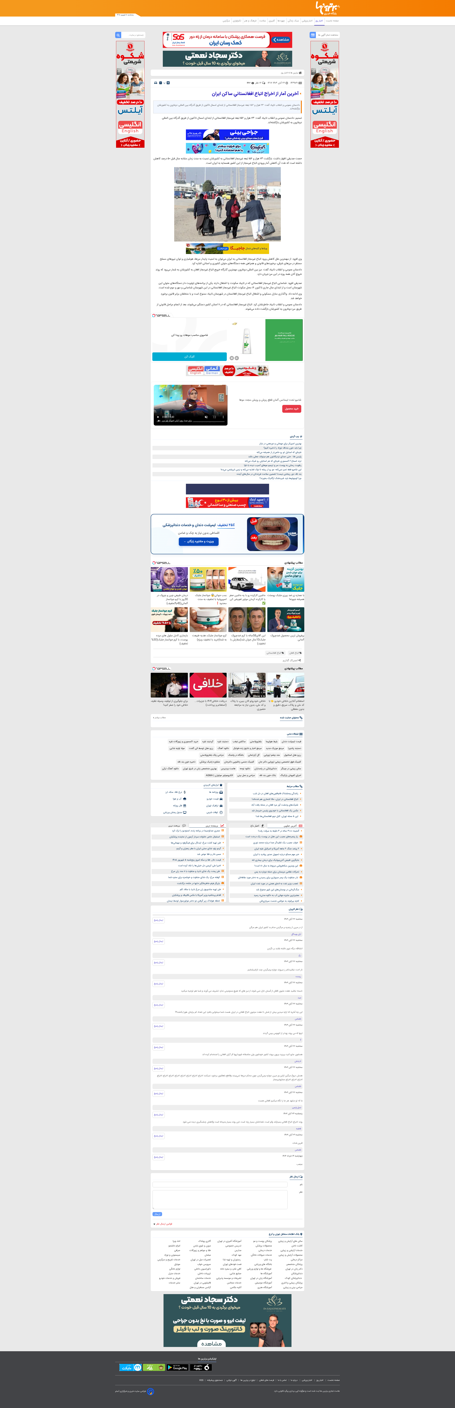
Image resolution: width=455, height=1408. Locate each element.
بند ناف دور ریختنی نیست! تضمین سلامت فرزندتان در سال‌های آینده (269, 474)
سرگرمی (227, 21)
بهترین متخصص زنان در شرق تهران (200, 769)
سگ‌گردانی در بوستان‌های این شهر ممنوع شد (277, 890)
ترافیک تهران (212, 806)
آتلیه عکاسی (235, 1287)
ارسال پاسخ (158, 920)
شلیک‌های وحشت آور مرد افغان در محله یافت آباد (274, 805)
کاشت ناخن (297, 1246)
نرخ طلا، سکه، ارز (173, 792)
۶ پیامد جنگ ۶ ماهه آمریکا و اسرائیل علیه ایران (276, 849)
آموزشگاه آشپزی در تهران (229, 1241)
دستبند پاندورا (294, 748)
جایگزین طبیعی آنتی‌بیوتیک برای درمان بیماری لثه (275, 860)
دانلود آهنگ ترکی (170, 769)
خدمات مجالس (234, 1283)
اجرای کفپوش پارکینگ (290, 775)
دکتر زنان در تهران (294, 1269)
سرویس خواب (204, 1264)
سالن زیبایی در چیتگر (291, 769)
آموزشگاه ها (266, 1274)
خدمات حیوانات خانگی (261, 1255)
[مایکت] (130, 1368)
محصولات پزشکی (264, 1246)
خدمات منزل (174, 1274)
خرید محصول (291, 409)
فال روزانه (177, 806)
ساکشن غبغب (239, 742)
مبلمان (208, 1255)
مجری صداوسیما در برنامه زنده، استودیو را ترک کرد (196, 831)
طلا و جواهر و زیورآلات (200, 1250)
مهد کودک (236, 1255)
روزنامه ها (213, 792)
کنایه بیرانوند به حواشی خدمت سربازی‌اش (279, 901)
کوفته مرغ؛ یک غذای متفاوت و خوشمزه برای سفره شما (194, 877)
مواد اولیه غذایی (177, 748)
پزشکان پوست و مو (262, 1241)
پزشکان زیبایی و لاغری (292, 1283)
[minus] (160, 82)
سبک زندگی (293, 21)
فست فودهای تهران (232, 1264)
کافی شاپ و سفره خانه (230, 1269)
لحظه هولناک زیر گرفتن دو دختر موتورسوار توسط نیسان (193, 901)
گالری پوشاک (204, 1241)
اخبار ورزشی (307, 21)
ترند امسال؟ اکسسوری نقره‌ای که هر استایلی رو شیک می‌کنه (273, 461)
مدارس (238, 1250)
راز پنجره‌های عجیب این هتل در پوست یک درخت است (271, 836)
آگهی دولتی (231, 1380)
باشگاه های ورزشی (263, 1264)
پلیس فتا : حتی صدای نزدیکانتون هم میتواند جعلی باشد (274, 456)
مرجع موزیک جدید (275, 748)
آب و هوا (177, 799)
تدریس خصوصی (233, 1246)
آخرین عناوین (290, 825)
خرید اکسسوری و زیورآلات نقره (183, 742)
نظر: (301, 1192)
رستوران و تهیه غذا (232, 1260)
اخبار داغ (255, 825)
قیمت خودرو (212, 799)
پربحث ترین (174, 825)
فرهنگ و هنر (250, 21)
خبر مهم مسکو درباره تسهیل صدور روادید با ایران (276, 854)
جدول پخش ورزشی (172, 812)
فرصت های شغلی (266, 1380)
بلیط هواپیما (271, 742)
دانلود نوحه (245, 769)
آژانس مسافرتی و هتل (200, 1287)
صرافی (177, 1250)
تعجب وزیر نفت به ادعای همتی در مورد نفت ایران (274, 883)
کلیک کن (189, 356)
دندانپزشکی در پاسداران (265, 769)
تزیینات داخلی (204, 1274)
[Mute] (237, 358)
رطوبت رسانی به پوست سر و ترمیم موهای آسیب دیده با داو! (272, 465)
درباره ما (294, 1380)
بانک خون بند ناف (267, 775)
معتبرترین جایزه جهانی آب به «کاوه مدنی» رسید (276, 895)
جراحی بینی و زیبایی (293, 1287)
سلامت (262, 21)
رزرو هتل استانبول (292, 755)
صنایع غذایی (235, 1274)
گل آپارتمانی (253, 755)
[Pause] (232, 358)
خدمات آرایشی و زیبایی (291, 1250)
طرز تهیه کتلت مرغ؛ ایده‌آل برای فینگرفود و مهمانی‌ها (196, 843)
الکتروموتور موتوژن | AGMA (219, 775)
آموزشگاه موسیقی (263, 1283)
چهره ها (281, 21)
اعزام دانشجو (174, 1246)
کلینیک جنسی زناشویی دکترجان (239, 762)
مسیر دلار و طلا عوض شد (209, 854)
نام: (301, 1185)
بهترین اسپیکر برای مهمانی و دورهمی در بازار (280, 443)
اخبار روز (319, 21)
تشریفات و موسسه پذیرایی (228, 1278)
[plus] (168, 83)
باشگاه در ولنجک (236, 755)
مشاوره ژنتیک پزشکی (210, 762)
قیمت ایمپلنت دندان (291, 742)
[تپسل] (154, 315)
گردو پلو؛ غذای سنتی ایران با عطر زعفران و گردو (198, 849)
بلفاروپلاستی (256, 742)
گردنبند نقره (207, 742)
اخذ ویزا (176, 1241)
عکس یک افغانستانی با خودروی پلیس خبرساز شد (275, 810)
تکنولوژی (237, 21)
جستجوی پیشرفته (215, 1380)
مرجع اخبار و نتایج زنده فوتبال (247, 748)
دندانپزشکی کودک (294, 1278)
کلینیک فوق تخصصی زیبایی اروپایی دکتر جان (279, 762)
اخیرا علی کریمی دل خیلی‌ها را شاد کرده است (199, 866)
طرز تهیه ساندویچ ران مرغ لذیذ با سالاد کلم (200, 890)
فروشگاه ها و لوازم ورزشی (259, 1269)
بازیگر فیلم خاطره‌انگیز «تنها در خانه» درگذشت (198, 883)
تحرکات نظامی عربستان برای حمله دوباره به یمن (276, 872)
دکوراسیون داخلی (202, 1269)
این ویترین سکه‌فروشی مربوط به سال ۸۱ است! (276, 866)
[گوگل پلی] (177, 1368)
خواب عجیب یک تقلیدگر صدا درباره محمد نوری (275, 843)
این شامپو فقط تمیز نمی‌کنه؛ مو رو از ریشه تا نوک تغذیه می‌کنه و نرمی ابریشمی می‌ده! (261, 469)
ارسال (157, 1214)
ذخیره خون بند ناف (186, 762)
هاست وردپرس (228, 769)
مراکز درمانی (297, 1260)
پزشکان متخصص (294, 1264)
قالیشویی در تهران (202, 1283)
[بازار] (154, 1368)
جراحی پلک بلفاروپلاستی (212, 755)
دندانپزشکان (297, 1274)
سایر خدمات (174, 1283)
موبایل (177, 1264)
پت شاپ (268, 1260)
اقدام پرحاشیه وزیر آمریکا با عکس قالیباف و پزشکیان (196, 895)
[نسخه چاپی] (155, 82)
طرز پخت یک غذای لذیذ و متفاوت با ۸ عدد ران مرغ (195, 871)
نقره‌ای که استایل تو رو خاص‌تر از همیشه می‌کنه (279, 452)
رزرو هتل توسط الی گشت (201, 748)
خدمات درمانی (265, 1250)
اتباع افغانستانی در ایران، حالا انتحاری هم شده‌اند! (275, 799)
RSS (201, 1380)
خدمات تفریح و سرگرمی (168, 1260)
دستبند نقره (223, 742)
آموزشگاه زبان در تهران (261, 1278)
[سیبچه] (201, 1368)
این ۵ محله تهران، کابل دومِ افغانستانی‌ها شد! (277, 816)
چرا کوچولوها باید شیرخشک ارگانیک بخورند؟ (280, 478)
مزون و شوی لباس (202, 1246)
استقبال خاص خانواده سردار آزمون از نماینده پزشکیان (194, 837)
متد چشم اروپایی (272, 755)
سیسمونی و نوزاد (172, 1255)
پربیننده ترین (212, 825)
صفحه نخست (332, 21)
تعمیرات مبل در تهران (201, 1260)
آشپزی (272, 21)
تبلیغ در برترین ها (247, 1380)
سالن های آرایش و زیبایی (290, 1241)
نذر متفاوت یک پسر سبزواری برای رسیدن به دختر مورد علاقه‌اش (268, 877)
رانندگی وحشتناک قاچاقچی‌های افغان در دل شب (275, 793)
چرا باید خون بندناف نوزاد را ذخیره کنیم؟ (282, 448)
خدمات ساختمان (203, 1278)
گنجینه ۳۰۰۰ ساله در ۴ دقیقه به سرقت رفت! (278, 831)
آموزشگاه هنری (265, 1287)
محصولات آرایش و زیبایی (291, 1255)
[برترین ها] (326, 8)
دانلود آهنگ (223, 748)
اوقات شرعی (212, 812)
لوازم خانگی (174, 1269)
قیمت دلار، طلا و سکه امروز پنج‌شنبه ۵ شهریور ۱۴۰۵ (196, 860)
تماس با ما (282, 1380)
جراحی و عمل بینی (246, 775)
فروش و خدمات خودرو (169, 1278)
